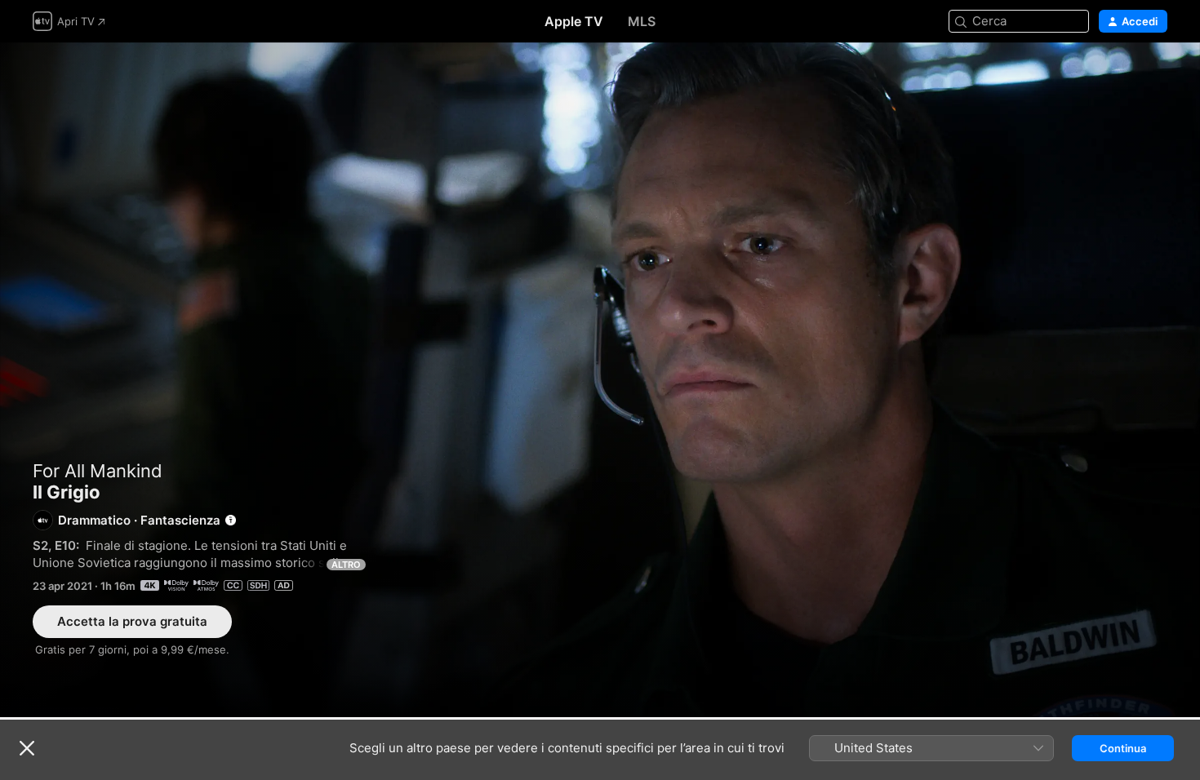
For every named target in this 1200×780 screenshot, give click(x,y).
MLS (642, 21)
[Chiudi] (27, 748)
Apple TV (573, 21)
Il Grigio (600, 379)
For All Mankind (97, 470)
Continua (1123, 748)
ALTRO (346, 564)
